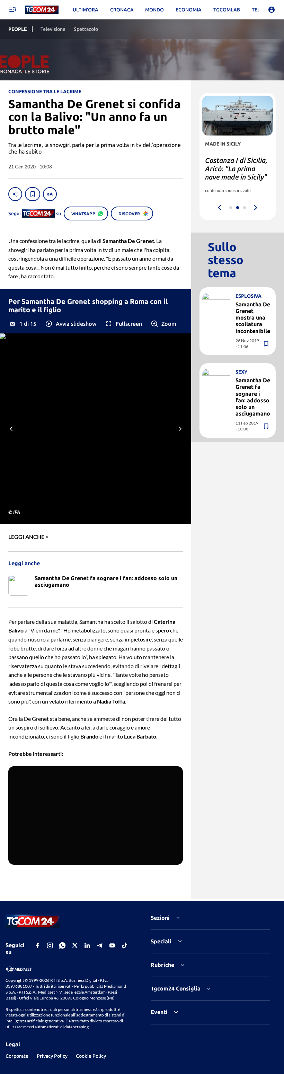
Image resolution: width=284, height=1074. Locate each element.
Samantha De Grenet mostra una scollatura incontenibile (253, 317)
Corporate (17, 1056)
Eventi (159, 1012)
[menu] (12, 10)
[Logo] (42, 10)
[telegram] (99, 945)
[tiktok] (124, 945)
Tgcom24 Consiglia (176, 988)
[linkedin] (87, 945)
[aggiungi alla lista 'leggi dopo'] (32, 194)
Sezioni (160, 918)
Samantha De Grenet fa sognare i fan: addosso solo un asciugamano (253, 397)
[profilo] (271, 10)
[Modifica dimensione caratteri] (50, 194)
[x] (74, 945)
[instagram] (49, 945)
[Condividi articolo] (15, 194)
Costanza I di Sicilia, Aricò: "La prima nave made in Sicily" (236, 168)
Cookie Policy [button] (91, 1056)
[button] (70, 324)
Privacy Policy (52, 1056)
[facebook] (37, 945)
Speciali (161, 941)
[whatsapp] (62, 945)
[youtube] (112, 945)
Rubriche (162, 965)
